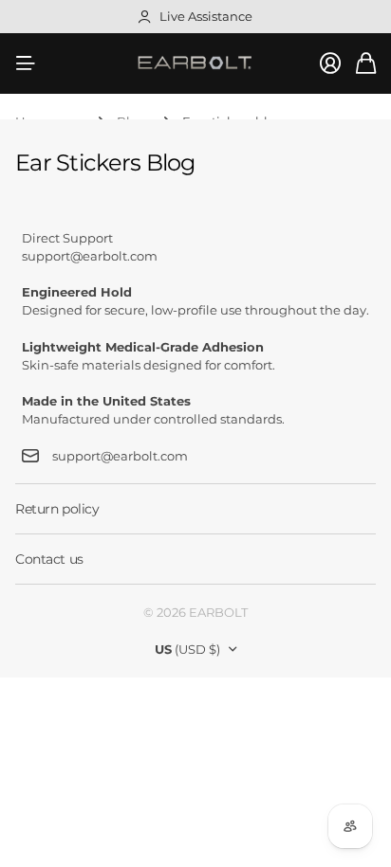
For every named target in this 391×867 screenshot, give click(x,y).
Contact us (49, 559)
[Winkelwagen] (366, 63)
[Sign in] (330, 63)
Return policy (57, 508)
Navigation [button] (25, 63)
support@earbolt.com (120, 455)
